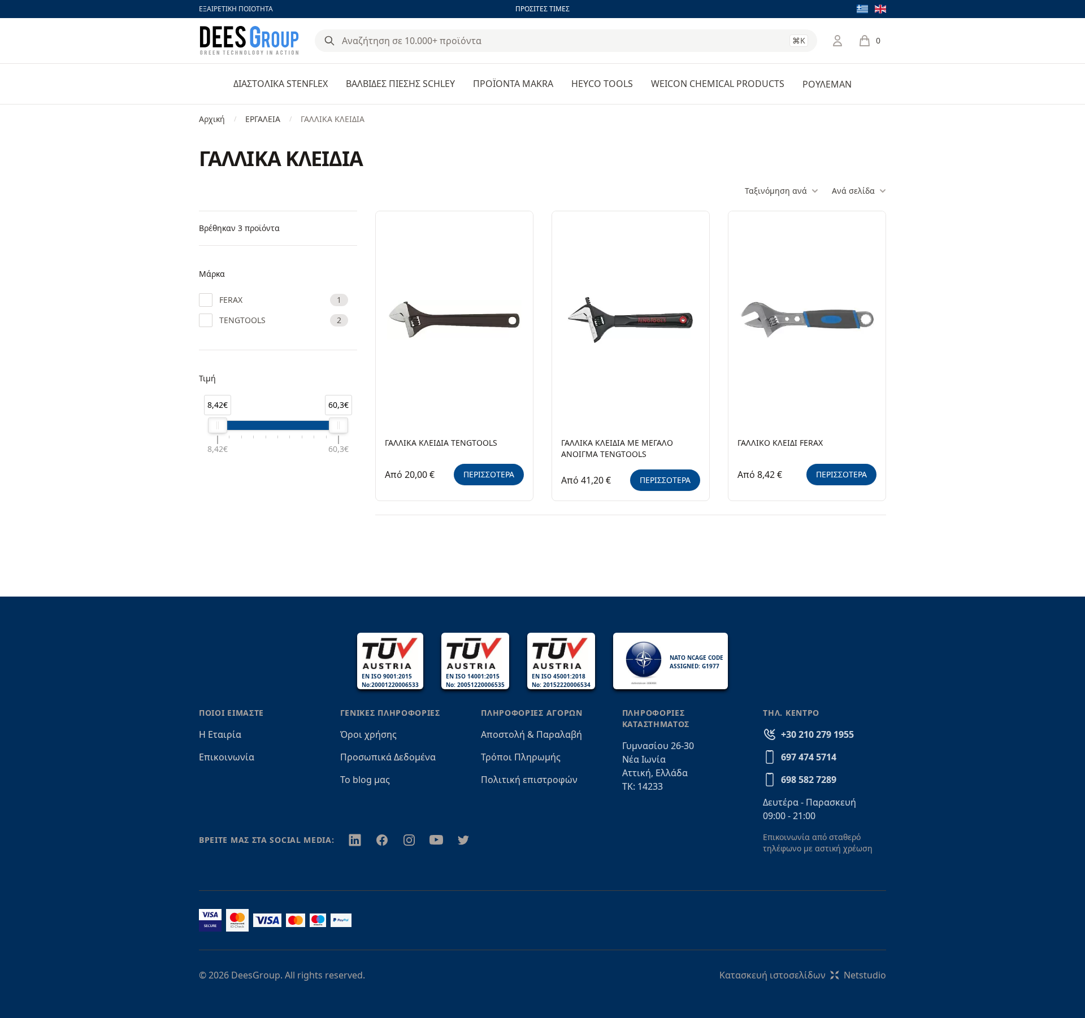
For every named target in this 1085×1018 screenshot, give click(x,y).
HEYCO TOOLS (602, 83)
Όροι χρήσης (368, 734)
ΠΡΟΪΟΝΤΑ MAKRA (513, 83)
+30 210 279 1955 (817, 734)
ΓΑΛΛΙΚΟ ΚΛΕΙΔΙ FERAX (780, 442)
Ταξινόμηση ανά (776, 190)
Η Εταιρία (220, 734)
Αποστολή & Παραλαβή (531, 734)
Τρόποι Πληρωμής (521, 757)
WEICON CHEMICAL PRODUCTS (717, 83)
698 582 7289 (808, 779)
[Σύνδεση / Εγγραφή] (837, 40)
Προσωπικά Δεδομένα (388, 757)
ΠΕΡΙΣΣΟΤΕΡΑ (488, 474)
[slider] (217, 425)
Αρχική (212, 119)
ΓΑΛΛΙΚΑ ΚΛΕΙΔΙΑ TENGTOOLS (441, 442)
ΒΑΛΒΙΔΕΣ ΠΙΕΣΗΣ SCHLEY (400, 83)
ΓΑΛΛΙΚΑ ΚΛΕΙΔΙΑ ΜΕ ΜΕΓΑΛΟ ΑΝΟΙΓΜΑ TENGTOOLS (617, 448)
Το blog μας (365, 779)
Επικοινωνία (226, 757)
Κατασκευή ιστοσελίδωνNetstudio (802, 975)
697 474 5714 (808, 757)
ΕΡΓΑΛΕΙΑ (262, 119)
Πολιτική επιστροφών (529, 779)
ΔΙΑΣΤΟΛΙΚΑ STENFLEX (280, 83)
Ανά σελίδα (853, 190)
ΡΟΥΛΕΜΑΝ (827, 84)
